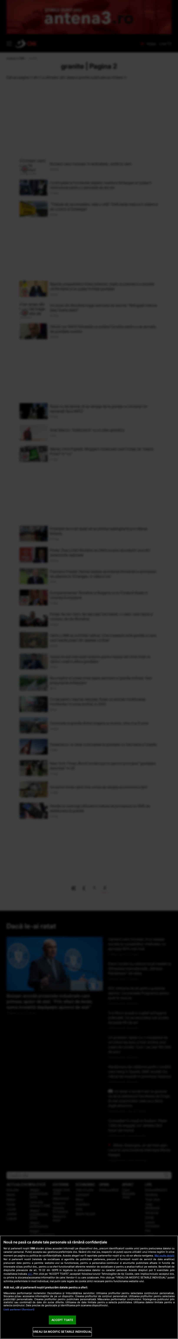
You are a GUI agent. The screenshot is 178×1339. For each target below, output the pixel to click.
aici (30, 1273)
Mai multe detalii (164, 1255)
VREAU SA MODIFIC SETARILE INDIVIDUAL (62, 1331)
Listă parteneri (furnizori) (18, 1309)
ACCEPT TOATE (62, 1320)
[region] (89, 1287)
